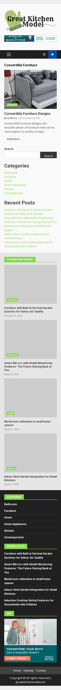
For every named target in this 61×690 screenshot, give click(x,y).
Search (8, 149)
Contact (41, 670)
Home (8, 181)
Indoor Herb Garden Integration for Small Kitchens (30, 452)
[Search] (44, 54)
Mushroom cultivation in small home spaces (30, 397)
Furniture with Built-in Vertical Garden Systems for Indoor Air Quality (30, 284)
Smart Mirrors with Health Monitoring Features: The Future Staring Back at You (30, 339)
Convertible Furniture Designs (30, 89)
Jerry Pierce (10, 118)
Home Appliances (15, 185)
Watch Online (52, 54)
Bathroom (10, 173)
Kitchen (9, 189)
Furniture (12, 105)
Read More (13, 139)
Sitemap (28, 670)
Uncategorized (13, 193)
